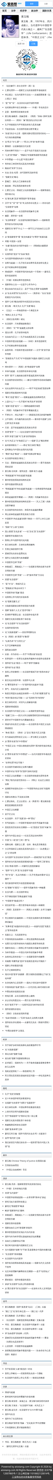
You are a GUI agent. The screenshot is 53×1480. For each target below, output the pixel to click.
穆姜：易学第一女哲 (14, 215)
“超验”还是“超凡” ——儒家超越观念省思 (22, 406)
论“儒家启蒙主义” (12, 601)
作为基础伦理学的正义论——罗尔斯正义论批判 (25, 737)
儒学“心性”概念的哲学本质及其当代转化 (22, 301)
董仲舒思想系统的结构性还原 (18, 480)
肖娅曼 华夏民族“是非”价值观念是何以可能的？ (25, 961)
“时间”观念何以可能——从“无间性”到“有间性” (25, 697)
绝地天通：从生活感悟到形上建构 (20, 996)
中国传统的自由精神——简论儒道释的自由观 (25, 939)
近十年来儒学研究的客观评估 (18, 1098)
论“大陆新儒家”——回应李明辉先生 (20, 632)
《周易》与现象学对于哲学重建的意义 (22, 410)
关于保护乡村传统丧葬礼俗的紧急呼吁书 (23, 1045)
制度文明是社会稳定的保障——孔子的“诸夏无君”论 (27, 693)
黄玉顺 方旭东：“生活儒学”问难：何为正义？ (25, 1405)
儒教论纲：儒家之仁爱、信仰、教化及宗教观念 (25, 844)
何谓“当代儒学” (11, 1193)
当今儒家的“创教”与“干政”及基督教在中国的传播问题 (28, 1249)
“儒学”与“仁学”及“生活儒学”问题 (19, 870)
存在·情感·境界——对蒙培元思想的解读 (22, 866)
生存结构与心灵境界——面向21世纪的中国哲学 (26, 982)
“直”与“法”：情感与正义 (15, 583)
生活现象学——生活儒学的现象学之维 (22, 211)
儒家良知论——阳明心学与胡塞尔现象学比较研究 (26, 948)
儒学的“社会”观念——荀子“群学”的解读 (22, 663)
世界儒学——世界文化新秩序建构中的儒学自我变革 (27, 658)
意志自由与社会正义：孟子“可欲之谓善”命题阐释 (26, 288)
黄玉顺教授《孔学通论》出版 (18, 1315)
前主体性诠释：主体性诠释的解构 (20, 544)
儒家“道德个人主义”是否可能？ (18, 610)
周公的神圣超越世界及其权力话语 (20, 514)
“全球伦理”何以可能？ (14, 762)
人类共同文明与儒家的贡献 (17, 1111)
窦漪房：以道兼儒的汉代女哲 (18, 146)
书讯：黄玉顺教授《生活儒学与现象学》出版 (25, 1324)
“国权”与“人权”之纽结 (14, 527)
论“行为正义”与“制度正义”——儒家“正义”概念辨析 (27, 440)
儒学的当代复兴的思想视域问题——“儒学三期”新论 (27, 861)
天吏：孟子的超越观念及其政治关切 (21, 427)
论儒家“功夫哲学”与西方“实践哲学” (20, 1102)
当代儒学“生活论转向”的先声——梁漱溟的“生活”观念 (28, 857)
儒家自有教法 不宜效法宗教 (17, 797)
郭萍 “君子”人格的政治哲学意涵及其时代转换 (25, 375)
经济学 (23, 10)
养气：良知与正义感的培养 (17, 689)
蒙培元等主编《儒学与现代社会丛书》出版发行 (25, 1133)
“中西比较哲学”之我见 (14, 1030)
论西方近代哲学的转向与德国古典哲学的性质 (25, 943)
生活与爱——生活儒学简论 (17, 892)
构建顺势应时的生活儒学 (16, 1124)
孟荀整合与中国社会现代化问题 (19, 449)
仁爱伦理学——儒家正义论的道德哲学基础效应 (25, 90)
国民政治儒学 (11, 649)
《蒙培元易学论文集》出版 (17, 1446)
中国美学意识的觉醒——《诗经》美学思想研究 (25, 341)
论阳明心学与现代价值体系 (17, 597)
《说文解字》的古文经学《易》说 (20, 85)
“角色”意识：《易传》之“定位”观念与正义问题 (25, 732)
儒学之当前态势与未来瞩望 (17, 557)
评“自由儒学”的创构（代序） (17, 1333)
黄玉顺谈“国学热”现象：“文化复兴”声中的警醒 (25, 1423)
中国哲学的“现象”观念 (14, 592)
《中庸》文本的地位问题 (16, 1188)
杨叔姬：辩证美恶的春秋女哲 (18, 185)
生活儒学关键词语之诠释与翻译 (19, 767)
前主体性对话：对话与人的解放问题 (21, 702)
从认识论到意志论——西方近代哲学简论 (23, 1000)
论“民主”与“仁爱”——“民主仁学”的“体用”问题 (24, 141)
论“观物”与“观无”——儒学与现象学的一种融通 (25, 887)
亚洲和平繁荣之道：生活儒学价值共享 (22, 614)
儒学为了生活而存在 (14, 1418)
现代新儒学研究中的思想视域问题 (20, 883)
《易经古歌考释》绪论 (15, 319)
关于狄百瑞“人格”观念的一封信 (18, 1369)
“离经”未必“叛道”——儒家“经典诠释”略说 (23, 454)
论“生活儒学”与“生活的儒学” (17, 623)
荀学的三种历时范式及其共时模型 (20, 163)
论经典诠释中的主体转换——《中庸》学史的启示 (26, 107)
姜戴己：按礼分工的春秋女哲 (18, 181)
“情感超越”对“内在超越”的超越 (18, 475)
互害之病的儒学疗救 (14, 549)
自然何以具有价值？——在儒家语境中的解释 (25, 956)
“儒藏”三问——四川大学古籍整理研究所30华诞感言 (27, 715)
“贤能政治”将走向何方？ (15, 588)
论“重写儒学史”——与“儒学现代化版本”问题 (24, 684)
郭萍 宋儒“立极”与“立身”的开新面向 (20, 436)
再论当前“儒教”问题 (13, 1054)
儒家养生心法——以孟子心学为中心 (21, 284)
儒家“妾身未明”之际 (13, 1129)
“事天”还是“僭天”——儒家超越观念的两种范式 (25, 397)
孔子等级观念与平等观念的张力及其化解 (23, 124)
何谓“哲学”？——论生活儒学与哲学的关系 (23, 432)
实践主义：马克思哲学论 (16, 934)
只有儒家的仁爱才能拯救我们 (18, 1427)
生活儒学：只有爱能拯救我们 (18, 323)
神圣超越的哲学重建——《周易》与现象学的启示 (26, 497)
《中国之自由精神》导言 (16, 1169)
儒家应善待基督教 (13, 1223)
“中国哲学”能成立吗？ (14, 900)
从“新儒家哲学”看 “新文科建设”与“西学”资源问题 (26, 236)
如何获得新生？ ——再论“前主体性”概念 (23, 445)
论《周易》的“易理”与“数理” (17, 636)
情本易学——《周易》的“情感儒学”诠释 (22, 366)
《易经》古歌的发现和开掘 (17, 1013)
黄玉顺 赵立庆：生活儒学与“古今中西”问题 (24, 1409)
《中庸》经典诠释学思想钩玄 (18, 280)
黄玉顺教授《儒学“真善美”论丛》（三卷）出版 (25, 1307)
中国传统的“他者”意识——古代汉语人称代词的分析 (27, 987)
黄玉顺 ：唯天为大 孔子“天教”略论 (20, 306)
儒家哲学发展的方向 (14, 535)
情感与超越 (10, 1392)
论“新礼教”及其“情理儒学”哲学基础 (20, 198)
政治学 (34, 10)
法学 (13, 10)
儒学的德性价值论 (13, 1009)
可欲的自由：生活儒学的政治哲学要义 (22, 129)
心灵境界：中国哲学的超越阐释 (19, 1346)
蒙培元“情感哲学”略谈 (14, 1206)
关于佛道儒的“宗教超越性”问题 (18, 896)
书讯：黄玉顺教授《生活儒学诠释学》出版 (24, 1329)
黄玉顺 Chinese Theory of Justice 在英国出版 (25, 1160)
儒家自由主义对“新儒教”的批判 (18, 1227)
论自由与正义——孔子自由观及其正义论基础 (25, 336)
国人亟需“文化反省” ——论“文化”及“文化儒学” (25, 531)
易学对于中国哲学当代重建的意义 (20, 719)
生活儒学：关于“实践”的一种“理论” (20, 818)
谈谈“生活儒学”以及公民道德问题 (19, 1284)
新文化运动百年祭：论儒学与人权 (20, 680)
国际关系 (46, 10)
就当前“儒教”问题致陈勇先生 (17, 1058)
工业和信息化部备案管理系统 (26, 1476)
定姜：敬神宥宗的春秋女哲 (17, 111)
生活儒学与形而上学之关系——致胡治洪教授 (25, 1377)
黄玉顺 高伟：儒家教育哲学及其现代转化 (23, 1184)
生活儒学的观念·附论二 (15, 458)
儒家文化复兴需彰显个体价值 (18, 619)
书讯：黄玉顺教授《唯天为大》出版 (21, 1442)
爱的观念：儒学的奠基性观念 (18, 1279)
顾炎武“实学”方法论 (13, 168)
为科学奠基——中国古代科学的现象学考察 (24, 952)
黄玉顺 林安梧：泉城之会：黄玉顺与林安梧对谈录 (27, 1401)
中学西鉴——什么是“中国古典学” (19, 159)
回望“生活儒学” (11, 579)
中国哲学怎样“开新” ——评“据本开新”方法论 (24, 575)
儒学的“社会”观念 (12, 667)
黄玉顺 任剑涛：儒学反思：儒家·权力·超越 (23, 471)
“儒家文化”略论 (11, 177)
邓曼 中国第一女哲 (13, 241)
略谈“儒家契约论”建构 (14, 1210)
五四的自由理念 (12, 1165)
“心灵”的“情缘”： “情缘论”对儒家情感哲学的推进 (26, 155)
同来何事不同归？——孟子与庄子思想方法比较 (25, 150)
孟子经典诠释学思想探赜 (16, 267)
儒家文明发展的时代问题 (16, 392)
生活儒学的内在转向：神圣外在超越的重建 (24, 509)
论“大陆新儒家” (11, 1049)
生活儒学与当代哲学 (14, 1258)
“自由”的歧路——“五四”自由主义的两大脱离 (24, 1018)
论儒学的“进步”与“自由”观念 (17, 254)
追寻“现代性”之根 (12, 1138)
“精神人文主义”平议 (13, 314)
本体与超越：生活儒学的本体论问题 (21, 371)
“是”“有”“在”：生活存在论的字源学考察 (22, 103)
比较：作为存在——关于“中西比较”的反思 (23, 654)
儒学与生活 (10, 1414)
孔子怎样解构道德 (13, 645)
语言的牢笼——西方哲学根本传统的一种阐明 (25, 905)
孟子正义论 (10, 814)
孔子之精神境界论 (13, 970)
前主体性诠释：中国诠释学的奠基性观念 (23, 1107)
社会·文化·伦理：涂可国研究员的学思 (21, 172)
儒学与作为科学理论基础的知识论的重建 (23, 1236)
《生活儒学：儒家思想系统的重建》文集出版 (25, 1320)
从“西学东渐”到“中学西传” (16, 741)
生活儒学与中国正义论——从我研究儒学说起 (25, 711)
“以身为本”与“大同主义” (15, 641)
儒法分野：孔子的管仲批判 (17, 332)
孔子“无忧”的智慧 (12, 1094)
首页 (4, 10)
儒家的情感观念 (12, 706)
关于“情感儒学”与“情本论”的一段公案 (21, 1116)
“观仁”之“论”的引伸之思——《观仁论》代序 (24, 1311)
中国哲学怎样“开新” (13, 562)
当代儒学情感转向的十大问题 (18, 258)
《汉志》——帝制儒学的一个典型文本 (22, 310)
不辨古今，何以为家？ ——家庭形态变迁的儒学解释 (28, 414)
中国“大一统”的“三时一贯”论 (17, 840)
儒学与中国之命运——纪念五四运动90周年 (24, 835)
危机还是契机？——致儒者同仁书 (20, 1071)
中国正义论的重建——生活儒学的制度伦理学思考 (26, 775)
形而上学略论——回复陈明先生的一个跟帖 (24, 1373)
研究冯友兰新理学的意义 (16, 1201)
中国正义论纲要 (12, 809)
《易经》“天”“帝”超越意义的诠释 (19, 328)
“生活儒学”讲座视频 (13, 1254)
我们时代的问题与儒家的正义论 (19, 1245)
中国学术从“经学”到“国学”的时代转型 (21, 771)
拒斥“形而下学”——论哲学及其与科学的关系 (24, 1004)
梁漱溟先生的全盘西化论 (16, 553)
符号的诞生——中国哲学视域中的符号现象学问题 (26, 822)
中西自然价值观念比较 (15, 991)
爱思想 (12, 5)
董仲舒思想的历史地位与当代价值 (20, 1232)
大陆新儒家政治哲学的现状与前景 (20, 605)
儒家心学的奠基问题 (14, 965)
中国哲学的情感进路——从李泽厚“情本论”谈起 (25, 1197)
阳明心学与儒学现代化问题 (17, 540)
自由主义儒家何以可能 (15, 1241)
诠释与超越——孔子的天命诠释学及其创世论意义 (26, 262)
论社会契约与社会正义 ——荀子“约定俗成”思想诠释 (27, 388)
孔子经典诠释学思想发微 (16, 345)
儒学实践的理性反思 (14, 484)
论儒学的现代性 (12, 627)
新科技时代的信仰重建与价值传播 (20, 1396)
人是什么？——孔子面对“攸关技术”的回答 (23, 401)
